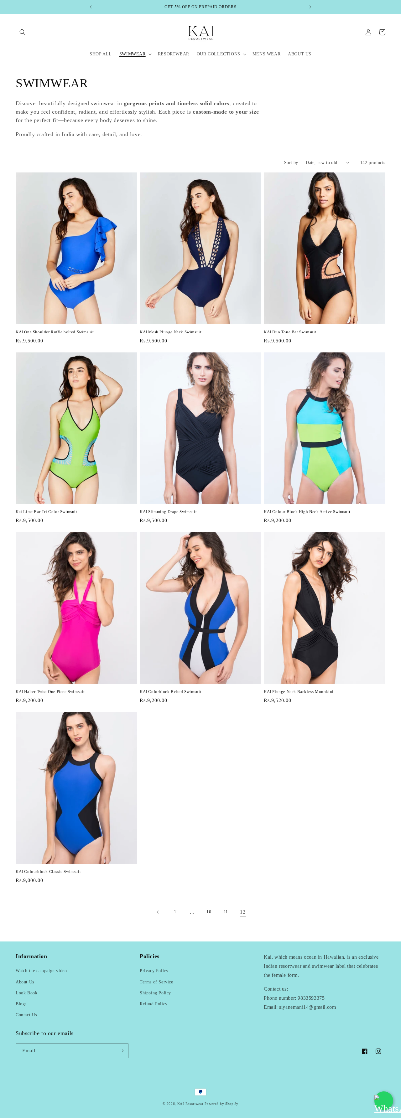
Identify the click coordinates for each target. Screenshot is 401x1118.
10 (208, 912)
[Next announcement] (310, 7)
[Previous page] (158, 912)
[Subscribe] (121, 1051)
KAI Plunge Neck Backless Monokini (299, 691)
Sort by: (291, 162)
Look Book (26, 993)
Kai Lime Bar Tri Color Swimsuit (46, 511)
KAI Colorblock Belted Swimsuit (170, 691)
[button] (22, 32)
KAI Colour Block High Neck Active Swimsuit (307, 511)
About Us (25, 982)
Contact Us (26, 1015)
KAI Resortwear (190, 1103)
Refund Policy (154, 1004)
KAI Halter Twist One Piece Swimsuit (50, 691)
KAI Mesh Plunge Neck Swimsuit (170, 332)
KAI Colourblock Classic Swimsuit (48, 871)
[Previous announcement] (91, 7)
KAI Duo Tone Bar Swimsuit (290, 332)
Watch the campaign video (41, 970)
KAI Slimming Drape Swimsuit (168, 511)
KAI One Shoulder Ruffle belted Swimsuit (55, 332)
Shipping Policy (155, 993)
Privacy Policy (154, 970)
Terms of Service (156, 982)
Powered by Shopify (221, 1103)
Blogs (21, 1004)
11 (226, 912)
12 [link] (242, 912)
